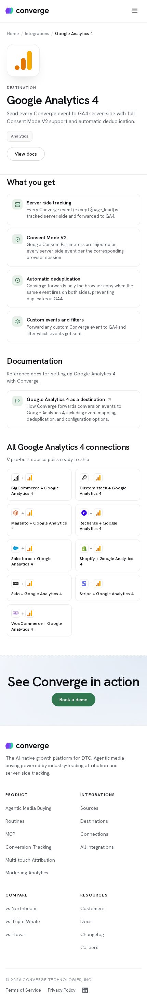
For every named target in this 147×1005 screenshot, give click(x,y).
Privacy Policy (62, 990)
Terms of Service (23, 990)
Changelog (92, 934)
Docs (86, 921)
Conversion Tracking (28, 847)
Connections (94, 834)
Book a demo (73, 700)
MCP (10, 834)
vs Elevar (15, 934)
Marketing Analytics (26, 873)
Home (13, 34)
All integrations (97, 847)
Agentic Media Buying (28, 808)
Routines (15, 821)
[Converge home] (27, 11)
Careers (89, 947)
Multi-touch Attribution (30, 860)
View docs (26, 154)
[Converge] (27, 746)
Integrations (37, 34)
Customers (92, 908)
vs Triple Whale (22, 921)
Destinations (94, 821)
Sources (89, 808)
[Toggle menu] (135, 11)
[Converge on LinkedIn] (85, 990)
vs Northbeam (20, 908)
